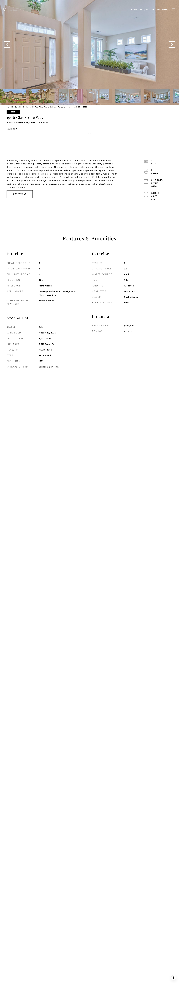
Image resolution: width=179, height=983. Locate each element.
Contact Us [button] (19, 194)
